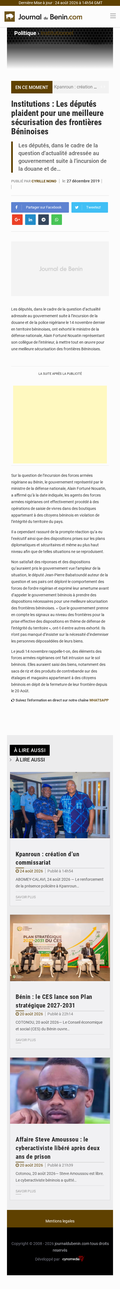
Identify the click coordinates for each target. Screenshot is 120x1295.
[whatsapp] (56, 219)
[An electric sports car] (60, 805)
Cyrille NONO (44, 181)
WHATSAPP (99, 700)
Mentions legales (60, 1221)
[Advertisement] (60, 424)
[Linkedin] (30, 219)
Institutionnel (57, 33)
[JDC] (43, 16)
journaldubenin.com (72, 1243)
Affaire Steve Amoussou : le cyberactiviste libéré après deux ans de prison (58, 1148)
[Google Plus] (17, 219)
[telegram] (43, 219)
